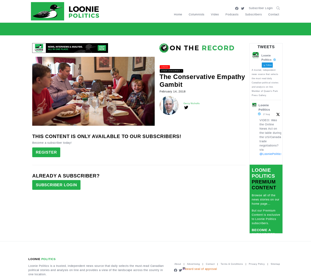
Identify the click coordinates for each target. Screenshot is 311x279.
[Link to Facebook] (237, 8)
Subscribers (253, 14)
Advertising (193, 264)
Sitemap (275, 264)
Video (215, 14)
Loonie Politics (264, 107)
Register (46, 152)
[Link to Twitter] (243, 8)
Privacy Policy (257, 264)
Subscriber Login (261, 8)
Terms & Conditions (232, 264)
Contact (273, 14)
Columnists (196, 14)
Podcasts (231, 14)
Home (178, 14)
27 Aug (266, 114)
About (177, 264)
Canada (165, 67)
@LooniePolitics (270, 154)
